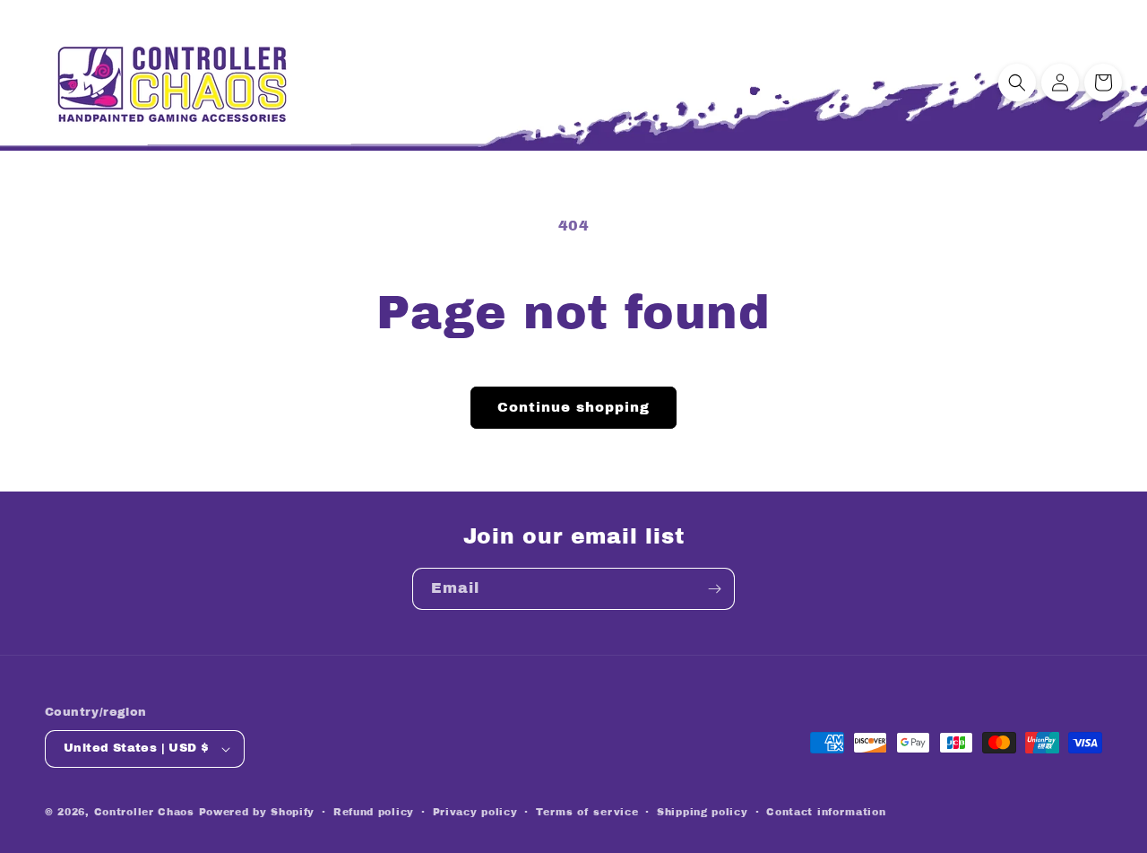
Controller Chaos (144, 811)
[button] (1017, 82)
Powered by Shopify (257, 811)
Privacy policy (475, 811)
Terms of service (587, 811)
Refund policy (373, 811)
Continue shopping (573, 407)
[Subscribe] (714, 589)
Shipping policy (702, 811)
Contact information (825, 811)
